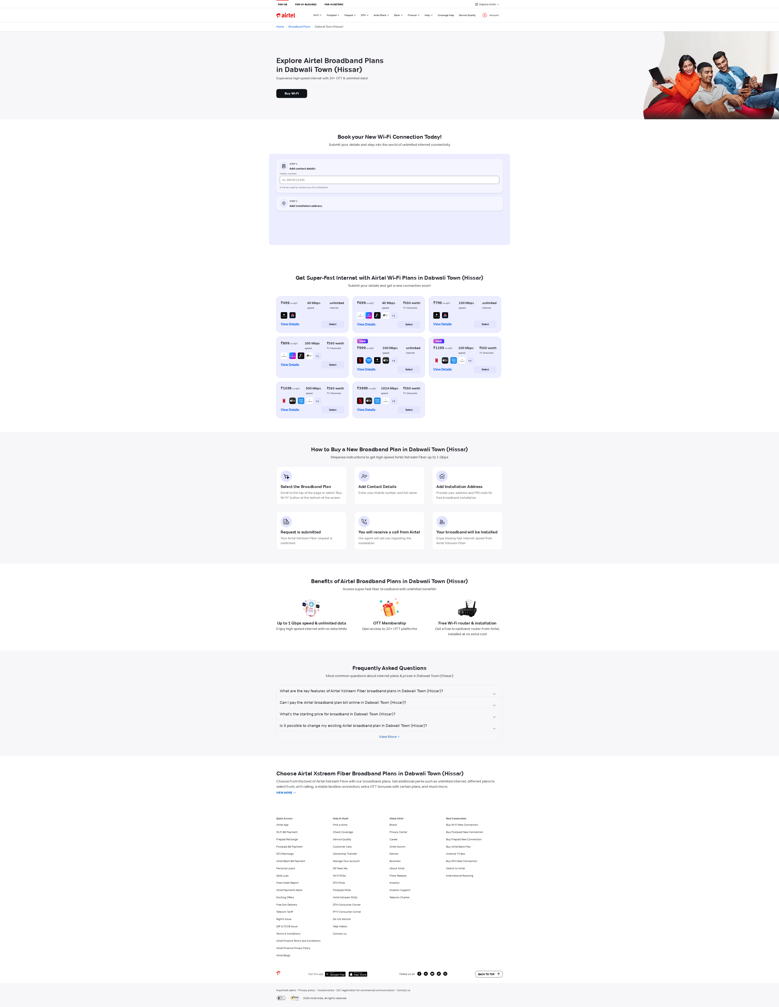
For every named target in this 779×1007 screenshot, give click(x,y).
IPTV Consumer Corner (347, 911)
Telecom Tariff (284, 911)
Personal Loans (285, 868)
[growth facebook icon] (419, 974)
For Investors (334, 4)
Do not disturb (342, 919)
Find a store (340, 824)
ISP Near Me (340, 868)
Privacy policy (306, 990)
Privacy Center (398, 832)
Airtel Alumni (397, 846)
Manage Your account (346, 861)
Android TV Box (455, 853)
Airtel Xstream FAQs (345, 897)
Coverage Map (446, 15)
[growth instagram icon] (445, 974)
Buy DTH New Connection (461, 861)
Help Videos (340, 926)
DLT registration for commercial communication (366, 990)
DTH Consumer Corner (347, 904)
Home (280, 26)
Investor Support (400, 890)
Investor (395, 882)
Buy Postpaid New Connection (464, 832)
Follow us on (407, 974)
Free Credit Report (287, 882)
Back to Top (486, 974)
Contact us (339, 933)
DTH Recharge (285, 853)
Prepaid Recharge (287, 839)
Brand (393, 824)
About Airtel (397, 868)
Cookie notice (325, 990)
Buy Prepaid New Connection (464, 839)
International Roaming (459, 875)
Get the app (315, 974)
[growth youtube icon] (432, 974)
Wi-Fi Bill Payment (287, 832)
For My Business (305, 4)
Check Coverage (343, 832)
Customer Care (342, 846)
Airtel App (282, 824)
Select (332, 324)
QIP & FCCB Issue (286, 926)
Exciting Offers (285, 897)
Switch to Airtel (455, 868)
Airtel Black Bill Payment (290, 861)
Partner (394, 853)
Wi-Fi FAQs (339, 875)
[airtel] (285, 15)
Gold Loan (282, 875)
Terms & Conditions (288, 933)
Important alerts (286, 990)
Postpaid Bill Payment (289, 846)
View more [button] (284, 792)
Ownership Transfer (345, 853)
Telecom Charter (400, 897)
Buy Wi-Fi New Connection (462, 824)
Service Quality (467, 15)
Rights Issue (283, 919)
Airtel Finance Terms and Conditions (298, 940)
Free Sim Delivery (286, 904)
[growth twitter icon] (439, 974)
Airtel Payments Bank (289, 890)
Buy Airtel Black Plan (458, 846)
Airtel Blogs (283, 955)
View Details (290, 324)
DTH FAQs (339, 882)
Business (395, 861)
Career (394, 839)
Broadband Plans (299, 26)
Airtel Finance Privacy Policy (293, 948)
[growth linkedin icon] (426, 974)
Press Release (398, 875)
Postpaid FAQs (342, 890)
